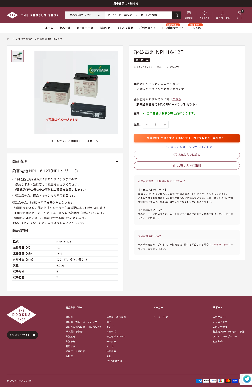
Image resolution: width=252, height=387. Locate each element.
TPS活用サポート (173, 27)
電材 (108, 356)
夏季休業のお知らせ (126, 3)
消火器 (69, 317)
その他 (110, 346)
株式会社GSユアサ (143, 67)
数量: (137, 124)
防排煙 (69, 356)
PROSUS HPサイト (20, 335)
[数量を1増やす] (164, 124)
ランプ (110, 327)
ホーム (49, 27)
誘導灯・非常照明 (75, 351)
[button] (187, 165)
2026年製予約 (114, 361)
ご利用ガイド (147, 27)
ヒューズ (111, 331)
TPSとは (195, 27)
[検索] (176, 15)
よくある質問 (125, 27)
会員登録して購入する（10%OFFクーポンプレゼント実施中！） (187, 138)
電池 (108, 322)
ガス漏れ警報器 (74, 331)
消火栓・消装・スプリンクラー (83, 322)
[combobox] (138, 15)
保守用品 (111, 341)
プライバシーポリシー (225, 336)
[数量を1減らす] (146, 124)
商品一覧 (65, 27)
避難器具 (70, 346)
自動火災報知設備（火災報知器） (84, 327)
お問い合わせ (220, 327)
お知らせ (105, 27)
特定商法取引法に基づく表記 (229, 331)
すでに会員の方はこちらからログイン (187, 147)
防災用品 (111, 351)
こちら (176, 99)
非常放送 (70, 336)
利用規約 (218, 341)
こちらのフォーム (221, 244)
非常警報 (70, 341)
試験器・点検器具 (116, 317)
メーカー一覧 (85, 27)
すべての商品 (26, 39)
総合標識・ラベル (116, 336)
